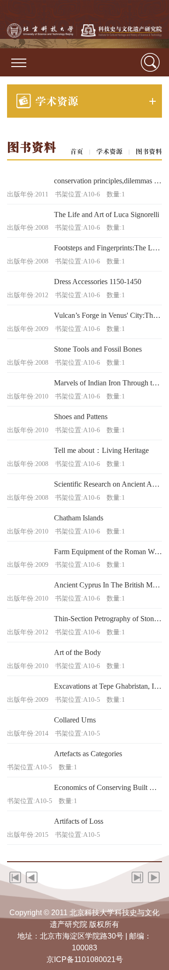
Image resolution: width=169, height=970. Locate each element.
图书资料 (149, 151)
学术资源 (109, 151)
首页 (76, 151)
